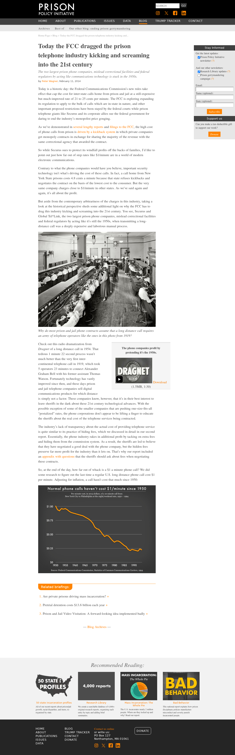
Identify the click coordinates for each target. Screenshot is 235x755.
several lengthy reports (88, 126)
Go (183, 6)
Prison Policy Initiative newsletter (212, 58)
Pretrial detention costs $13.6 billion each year (75, 605)
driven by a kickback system (96, 131)
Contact (72, 736)
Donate (214, 134)
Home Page (44, 35)
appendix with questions (58, 456)
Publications (46, 736)
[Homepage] (56, 9)
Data (40, 743)
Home (40, 728)
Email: (199, 85)
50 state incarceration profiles (54, 702)
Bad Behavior (181, 702)
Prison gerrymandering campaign (212, 76)
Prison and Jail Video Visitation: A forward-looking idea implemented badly (95, 613)
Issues (41, 739)
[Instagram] (158, 13)
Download (160, 382)
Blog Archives (96, 626)
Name (205, 93)
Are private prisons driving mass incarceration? (76, 596)
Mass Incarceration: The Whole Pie (139, 704)
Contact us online (104, 729)
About (41, 732)
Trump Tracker (77, 732)
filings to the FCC (122, 126)
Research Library (96, 702)
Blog (55, 35)
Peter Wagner (50, 81)
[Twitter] (166, 13)
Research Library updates (215, 71)
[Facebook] (175, 13)
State (204, 101)
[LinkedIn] (184, 13)
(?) (213, 60)
